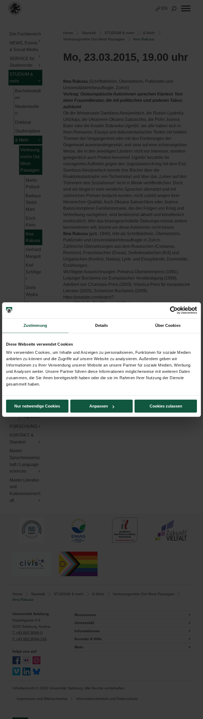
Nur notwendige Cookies (37, 406)
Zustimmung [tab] (35, 325)
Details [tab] (101, 325)
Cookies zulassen (166, 406)
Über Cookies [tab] (168, 325)
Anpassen (98, 406)
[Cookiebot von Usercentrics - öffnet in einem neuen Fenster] (174, 310)
